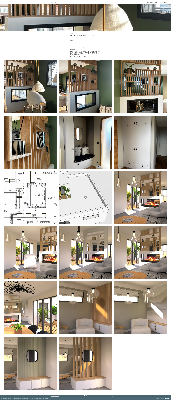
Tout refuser (162, 398)
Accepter (167, 398)
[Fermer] (169, 398)
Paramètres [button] (157, 398)
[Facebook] (84, 395)
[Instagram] (86, 395)
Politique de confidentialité (45, 398)
